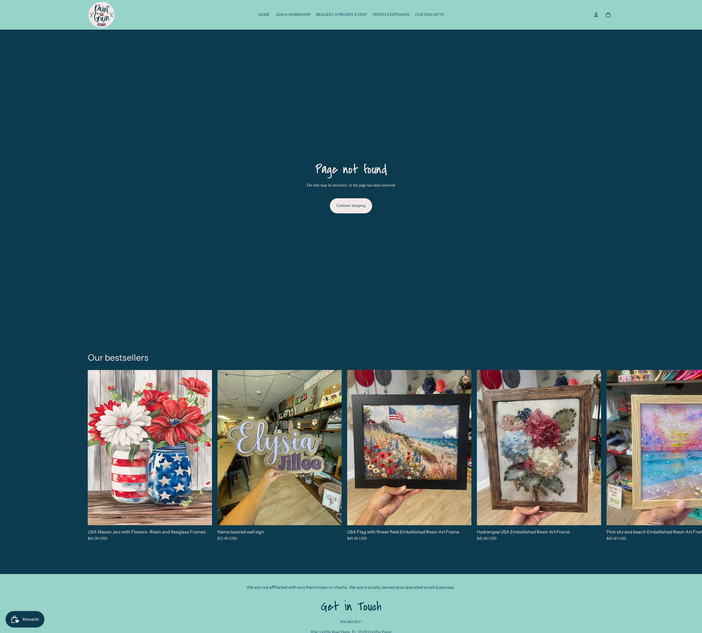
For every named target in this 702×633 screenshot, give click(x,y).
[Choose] (203, 517)
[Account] (596, 15)
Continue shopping (351, 206)
